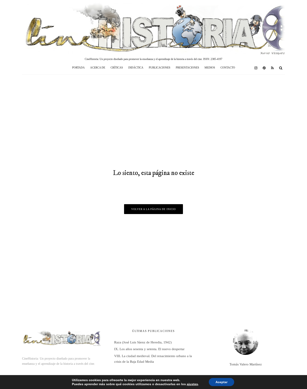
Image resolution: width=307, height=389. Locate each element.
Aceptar (221, 382)
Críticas (117, 67)
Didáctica (135, 67)
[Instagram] (256, 68)
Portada (78, 67)
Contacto (227, 67)
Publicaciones (159, 67)
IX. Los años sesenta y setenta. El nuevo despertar (149, 349)
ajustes (192, 384)
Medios (210, 67)
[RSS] (272, 68)
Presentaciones (187, 67)
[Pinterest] (264, 68)
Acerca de (97, 67)
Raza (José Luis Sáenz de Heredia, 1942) (143, 342)
